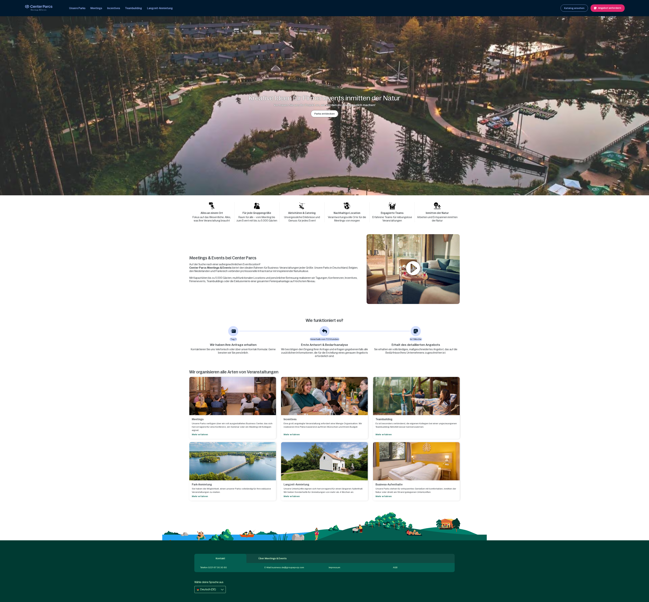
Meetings (96, 8)
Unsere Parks (77, 8)
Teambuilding (133, 8)
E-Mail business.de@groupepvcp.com (284, 567)
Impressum (334, 567)
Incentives (113, 8)
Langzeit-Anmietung (160, 8)
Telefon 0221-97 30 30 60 (213, 567)
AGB (395, 567)
